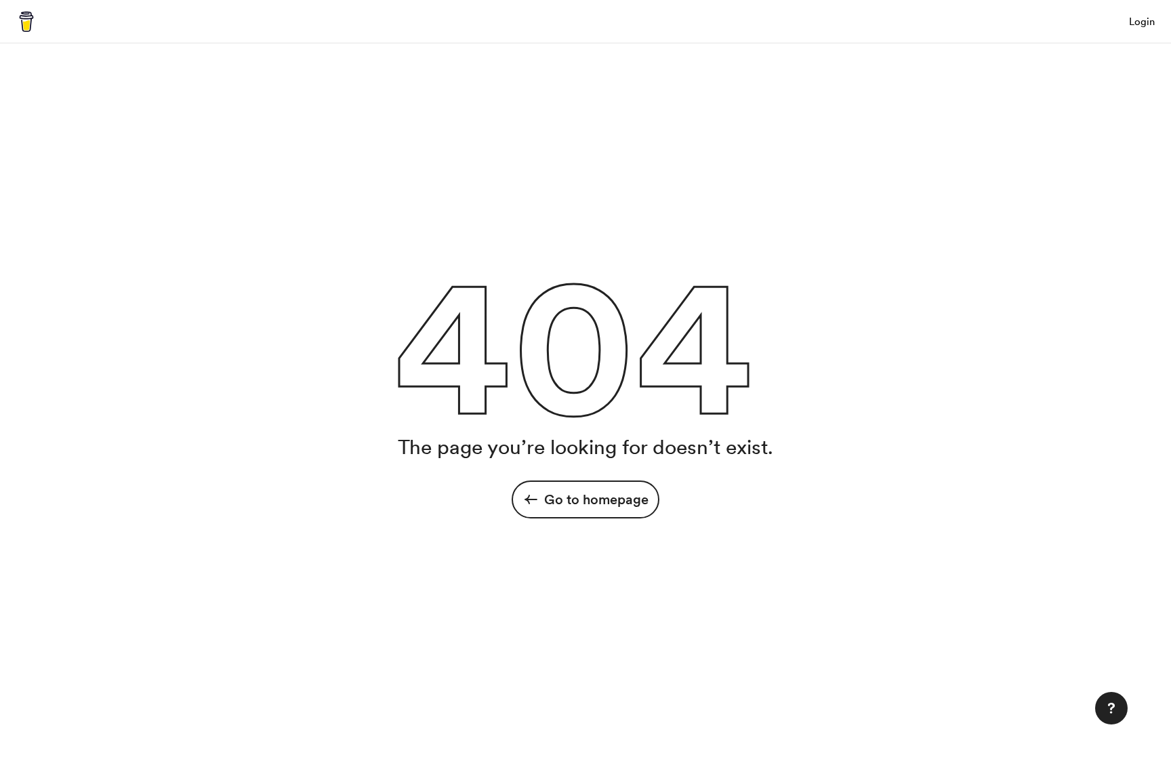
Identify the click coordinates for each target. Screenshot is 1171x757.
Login (1142, 22)
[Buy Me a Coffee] (26, 22)
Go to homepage (596, 499)
